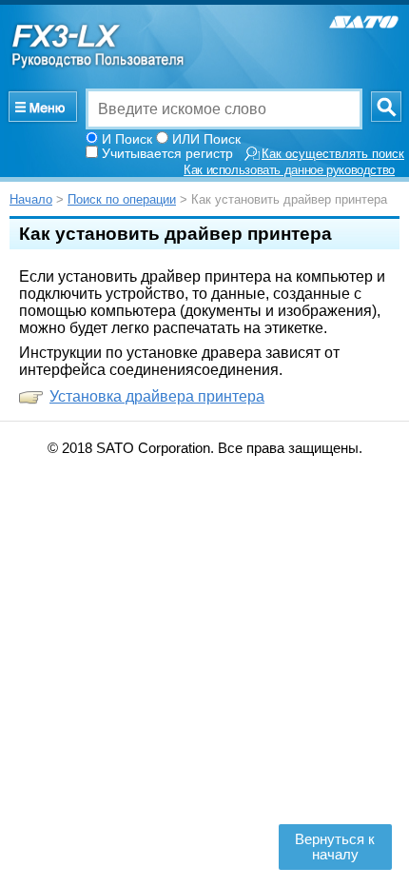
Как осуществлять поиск (333, 154)
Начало (31, 199)
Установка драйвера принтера (156, 396)
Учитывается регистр (167, 153)
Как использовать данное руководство (289, 170)
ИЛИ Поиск (206, 139)
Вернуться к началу (335, 847)
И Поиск (127, 139)
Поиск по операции (122, 199)
